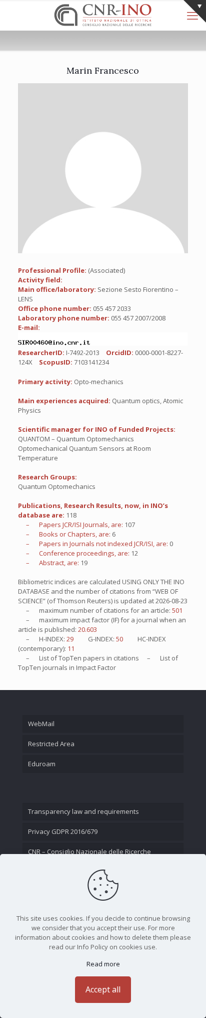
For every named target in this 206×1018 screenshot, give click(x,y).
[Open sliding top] (195, 11)
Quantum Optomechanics (57, 486)
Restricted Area (51, 743)
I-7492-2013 (83, 352)
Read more (103, 963)
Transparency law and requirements (83, 811)
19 (84, 562)
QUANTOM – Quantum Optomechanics (76, 438)
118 (71, 515)
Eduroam (42, 763)
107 (129, 524)
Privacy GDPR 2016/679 (63, 831)
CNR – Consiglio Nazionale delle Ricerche (89, 851)
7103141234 (91, 362)
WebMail (41, 723)
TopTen (70, 657)
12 (134, 553)
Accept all (103, 989)
